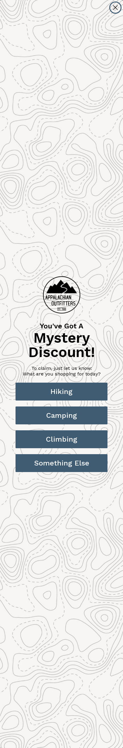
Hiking (61, 391)
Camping (61, 415)
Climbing (61, 439)
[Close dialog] (115, 7)
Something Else (61, 463)
